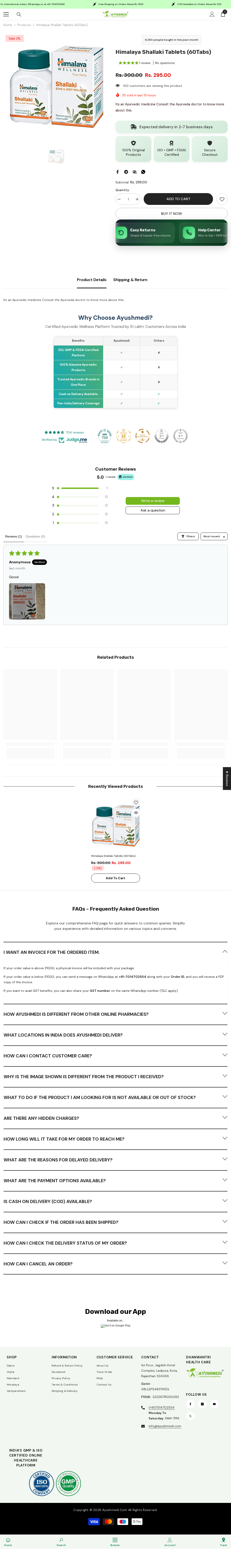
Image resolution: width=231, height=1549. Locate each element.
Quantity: (123, 190)
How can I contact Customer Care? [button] (48, 1056)
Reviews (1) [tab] (13, 536)
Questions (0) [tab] (35, 536)
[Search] (19, 14)
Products (24, 25)
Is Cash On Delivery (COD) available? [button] (48, 1201)
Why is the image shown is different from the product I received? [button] (84, 1077)
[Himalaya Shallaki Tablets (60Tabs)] (115, 825)
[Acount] (212, 14)
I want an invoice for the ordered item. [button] (52, 952)
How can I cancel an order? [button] (38, 1264)
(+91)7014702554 (162, 1407)
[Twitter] (190, 1416)
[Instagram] (202, 1404)
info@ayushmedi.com (165, 1426)
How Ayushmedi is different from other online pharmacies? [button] (76, 1014)
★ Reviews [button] (227, 778)
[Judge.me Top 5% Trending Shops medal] (180, 436)
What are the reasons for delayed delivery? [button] (58, 1160)
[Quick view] (136, 813)
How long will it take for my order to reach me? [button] (64, 1139)
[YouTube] (214, 1404)
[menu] (6, 14)
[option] (56, 85)
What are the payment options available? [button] (55, 1181)
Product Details (91, 279)
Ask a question (153, 510)
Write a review (152, 500)
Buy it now (171, 213)
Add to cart (178, 199)
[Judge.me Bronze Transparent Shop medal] (142, 436)
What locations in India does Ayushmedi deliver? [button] (63, 1035)
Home (7, 25)
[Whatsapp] (143, 171)
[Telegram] (126, 171)
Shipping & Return (130, 279)
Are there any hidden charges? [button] (41, 1118)
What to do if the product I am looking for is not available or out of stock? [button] (100, 1097)
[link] (222, 199)
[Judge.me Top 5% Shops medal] (161, 436)
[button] (129, 63)
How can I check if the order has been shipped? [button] (61, 1222)
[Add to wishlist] (136, 802)
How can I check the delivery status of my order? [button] (65, 1243)
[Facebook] (118, 171)
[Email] (135, 171)
